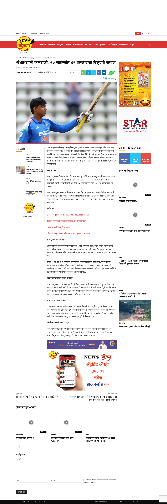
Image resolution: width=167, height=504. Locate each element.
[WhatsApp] (83, 72)
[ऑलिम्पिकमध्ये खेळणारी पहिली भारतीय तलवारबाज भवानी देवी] (20, 158)
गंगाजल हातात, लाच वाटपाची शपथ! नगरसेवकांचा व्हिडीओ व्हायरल (34, 171)
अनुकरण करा (135, 154)
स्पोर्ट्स (28, 154)
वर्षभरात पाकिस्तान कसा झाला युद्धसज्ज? (134, 231)
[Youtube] (149, 34)
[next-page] (20, 446)
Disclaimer (123, 502)
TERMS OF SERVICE (101, 502)
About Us (132, 502)
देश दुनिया (122, 323)
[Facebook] (142, 34)
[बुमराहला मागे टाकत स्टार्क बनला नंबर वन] (20, 192)
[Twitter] (146, 34)
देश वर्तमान (19, 435)
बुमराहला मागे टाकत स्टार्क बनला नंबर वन (34, 193)
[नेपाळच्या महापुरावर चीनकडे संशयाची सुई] (135, 310)
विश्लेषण (53, 435)
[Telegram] (88, 72)
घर (16, 58)
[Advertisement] (83, 16)
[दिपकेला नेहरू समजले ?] (31, 422)
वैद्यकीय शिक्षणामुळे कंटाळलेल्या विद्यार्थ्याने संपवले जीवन (66, 221)
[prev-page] (17, 446)
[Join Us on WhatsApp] (111, 72)
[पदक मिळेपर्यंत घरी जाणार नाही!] (20, 182)
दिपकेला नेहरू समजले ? (25, 438)
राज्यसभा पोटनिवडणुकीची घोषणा (58, 227)
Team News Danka (23, 72)
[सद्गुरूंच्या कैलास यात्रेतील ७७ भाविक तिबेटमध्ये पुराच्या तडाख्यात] (101, 422)
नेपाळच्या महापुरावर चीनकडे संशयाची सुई (134, 326)
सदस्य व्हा (146, 154)
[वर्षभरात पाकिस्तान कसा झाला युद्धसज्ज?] (66, 422)
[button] (149, 44)
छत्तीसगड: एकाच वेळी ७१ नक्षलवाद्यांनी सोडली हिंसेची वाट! (68, 215)
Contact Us (140, 502)
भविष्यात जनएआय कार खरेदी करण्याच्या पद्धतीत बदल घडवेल (68, 233)
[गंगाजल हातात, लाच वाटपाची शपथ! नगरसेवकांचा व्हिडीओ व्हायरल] (20, 170)
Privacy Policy (114, 502)
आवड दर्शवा (124, 154)
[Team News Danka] (30, 207)
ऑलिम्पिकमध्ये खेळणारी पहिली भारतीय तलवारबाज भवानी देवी (33, 160)
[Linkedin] (104, 72)
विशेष (20, 58)
